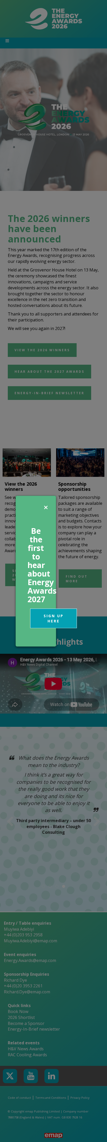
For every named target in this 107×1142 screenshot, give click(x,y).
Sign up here (54, 618)
